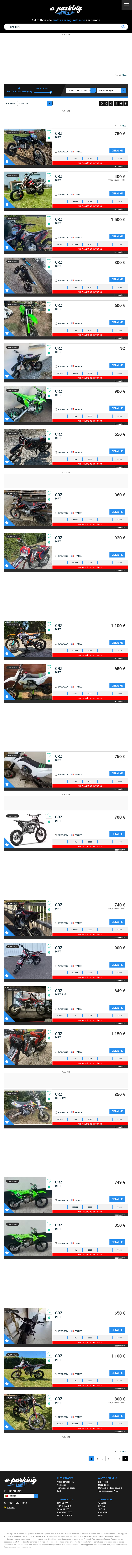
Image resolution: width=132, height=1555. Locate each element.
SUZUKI (101, 1509)
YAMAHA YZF (63, 1509)
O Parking (67, 11)
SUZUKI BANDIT (64, 1506)
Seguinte (125, 1458)
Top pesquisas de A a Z (108, 1491)
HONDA (101, 1506)
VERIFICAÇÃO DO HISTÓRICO (90, 163)
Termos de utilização (66, 1488)
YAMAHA (102, 1503)
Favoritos (9, 159)
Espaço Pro (103, 1481)
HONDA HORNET (64, 1515)
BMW (100, 1515)
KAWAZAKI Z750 (64, 1512)
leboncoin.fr (119, 166)
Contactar (61, 1485)
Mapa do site (103, 1485)
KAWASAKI (103, 1512)
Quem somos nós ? (65, 1481)
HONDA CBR (62, 1503)
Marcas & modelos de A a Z (110, 1488)
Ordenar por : (10, 103)
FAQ (59, 1491)
